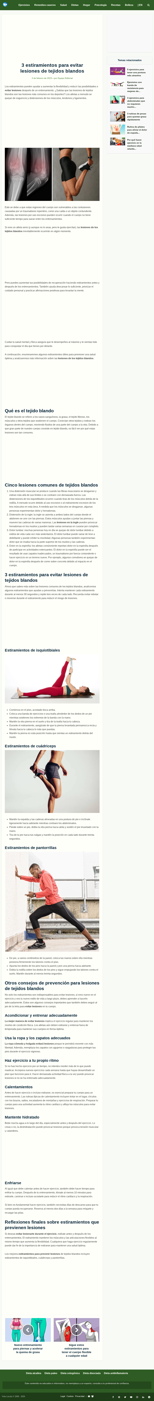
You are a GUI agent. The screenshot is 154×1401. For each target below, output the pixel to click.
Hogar (86, 5)
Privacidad (79, 1396)
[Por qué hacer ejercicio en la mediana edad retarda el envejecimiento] (118, 141)
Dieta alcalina (33, 1373)
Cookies (70, 1396)
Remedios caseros (45, 5)
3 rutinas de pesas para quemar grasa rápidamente (136, 116)
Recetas (115, 5)
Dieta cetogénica (70, 1373)
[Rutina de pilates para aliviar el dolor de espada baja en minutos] (118, 129)
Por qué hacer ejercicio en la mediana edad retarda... (134, 144)
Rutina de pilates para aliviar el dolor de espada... (137, 130)
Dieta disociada (92, 1373)
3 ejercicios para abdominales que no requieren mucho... (136, 102)
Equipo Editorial (65, 78)
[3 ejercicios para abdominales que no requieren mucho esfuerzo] (118, 100)
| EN (140, 5)
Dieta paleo (51, 1373)
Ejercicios (24, 5)
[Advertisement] (52, 37)
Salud (63, 5)
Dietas (75, 5)
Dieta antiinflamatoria (116, 1373)
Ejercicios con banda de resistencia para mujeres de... (135, 86)
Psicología (101, 5)
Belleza (129, 5)
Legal (62, 1396)
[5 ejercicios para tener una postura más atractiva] (118, 71)
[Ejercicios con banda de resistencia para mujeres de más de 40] (118, 84)
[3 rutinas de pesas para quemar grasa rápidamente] (118, 116)
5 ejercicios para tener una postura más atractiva (136, 72)
